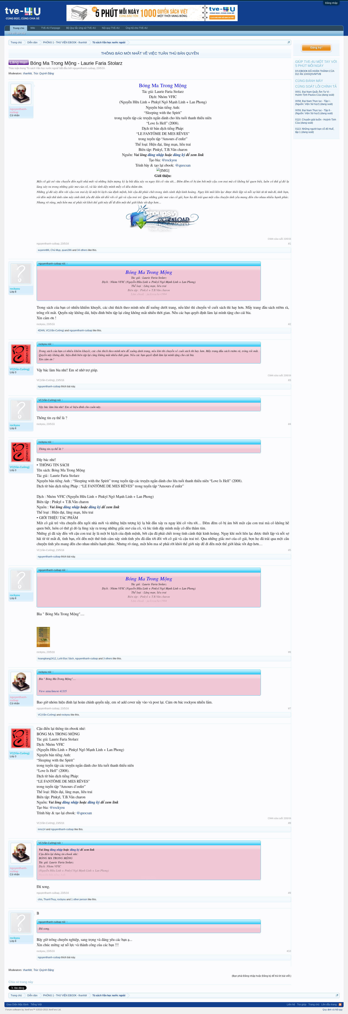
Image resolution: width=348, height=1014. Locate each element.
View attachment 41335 (53, 691)
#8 (289, 823)
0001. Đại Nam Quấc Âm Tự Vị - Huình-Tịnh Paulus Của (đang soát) (314, 93)
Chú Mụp (56, 250)
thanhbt (27, 73)
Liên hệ (291, 1004)
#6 (289, 652)
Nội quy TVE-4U (111, 28)
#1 (289, 243)
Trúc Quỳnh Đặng (43, 73)
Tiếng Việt (36, 1004)
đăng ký (179, 154)
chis (40, 899)
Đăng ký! (316, 47)
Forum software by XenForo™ (33, 1009)
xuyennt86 (43, 250)
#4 (289, 424)
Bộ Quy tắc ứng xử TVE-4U (81, 28)
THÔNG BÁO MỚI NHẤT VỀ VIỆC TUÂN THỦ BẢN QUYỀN (150, 53)
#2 (289, 324)
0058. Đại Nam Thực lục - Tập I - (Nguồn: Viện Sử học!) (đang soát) (314, 103)
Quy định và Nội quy (333, 1009)
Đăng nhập (331, 3)
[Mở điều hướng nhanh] (288, 42)
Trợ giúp (301, 1004)
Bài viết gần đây (17, 33)
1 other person (79, 899)
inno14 (42, 829)
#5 (289, 550)
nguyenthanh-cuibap (83, 68)
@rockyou (169, 159)
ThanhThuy (50, 899)
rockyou (41, 324)
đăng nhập (156, 154)
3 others (107, 658)
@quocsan (183, 165)
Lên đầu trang (329, 1004)
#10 (289, 951)
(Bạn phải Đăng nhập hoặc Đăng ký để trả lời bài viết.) (261, 976)
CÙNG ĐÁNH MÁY (309, 81)
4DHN (41, 330)
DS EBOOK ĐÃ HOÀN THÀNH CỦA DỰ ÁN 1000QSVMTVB (314, 73)
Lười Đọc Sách (65, 658)
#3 (289, 380)
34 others (82, 250)
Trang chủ (18, 28)
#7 (289, 708)
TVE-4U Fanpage (50, 28)
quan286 (67, 250)
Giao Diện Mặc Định (17, 1004)
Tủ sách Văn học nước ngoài (42, 68)
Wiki (32, 28)
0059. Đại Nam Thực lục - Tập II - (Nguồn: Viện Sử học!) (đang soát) (314, 112)
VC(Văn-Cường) (55, 330)
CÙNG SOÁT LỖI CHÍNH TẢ (316, 86)
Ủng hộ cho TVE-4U (137, 28)
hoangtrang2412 (47, 658)
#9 (289, 893)
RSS (340, 1004)
